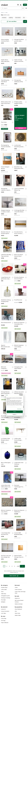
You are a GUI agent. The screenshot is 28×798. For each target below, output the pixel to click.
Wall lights (3, 602)
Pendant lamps (4, 587)
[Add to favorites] (13, 40)
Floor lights (3, 599)
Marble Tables (18, 615)
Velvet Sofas (17, 613)
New (6, 12)
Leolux (16, 587)
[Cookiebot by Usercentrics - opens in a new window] (19, 395)
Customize (14, 414)
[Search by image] (22, 8)
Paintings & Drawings (5, 597)
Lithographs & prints (5, 595)
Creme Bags (3, 618)
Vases (2, 591)
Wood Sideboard (18, 609)
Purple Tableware (4, 622)
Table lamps (3, 593)
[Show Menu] (26, 8)
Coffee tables (4, 589)
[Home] (8, 5)
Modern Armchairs (19, 604)
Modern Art (17, 598)
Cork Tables (3, 613)
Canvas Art (3, 609)
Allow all (14, 411)
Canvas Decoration (5, 611)
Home (2, 12)
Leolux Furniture (18, 589)
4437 (18, 566)
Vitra (16, 611)
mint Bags (3, 620)
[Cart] (18, 5)
